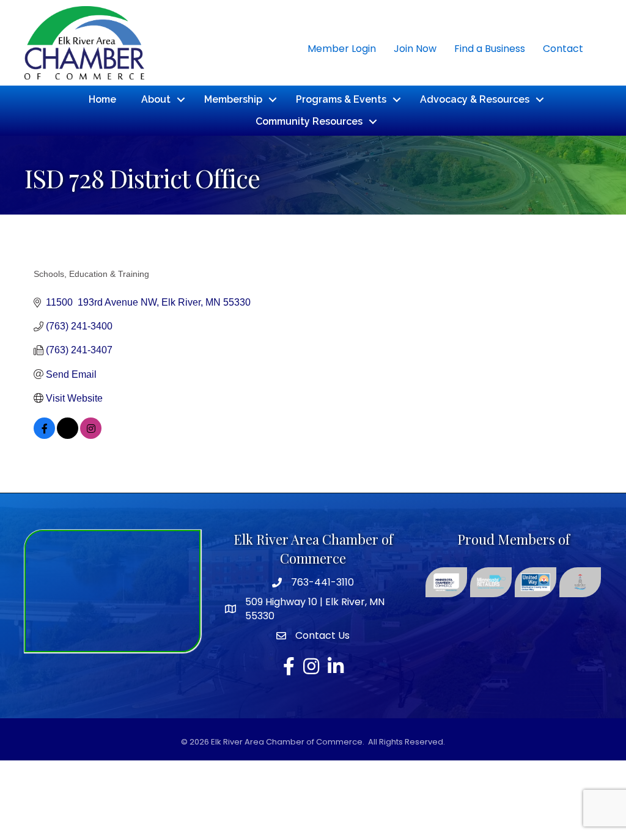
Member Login (341, 49)
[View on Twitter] (67, 435)
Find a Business (489, 49)
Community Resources (309, 121)
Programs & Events (341, 99)
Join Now (415, 49)
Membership (233, 99)
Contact (563, 49)
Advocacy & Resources (474, 99)
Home (102, 99)
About (156, 99)
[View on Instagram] (90, 435)
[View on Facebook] (44, 435)
